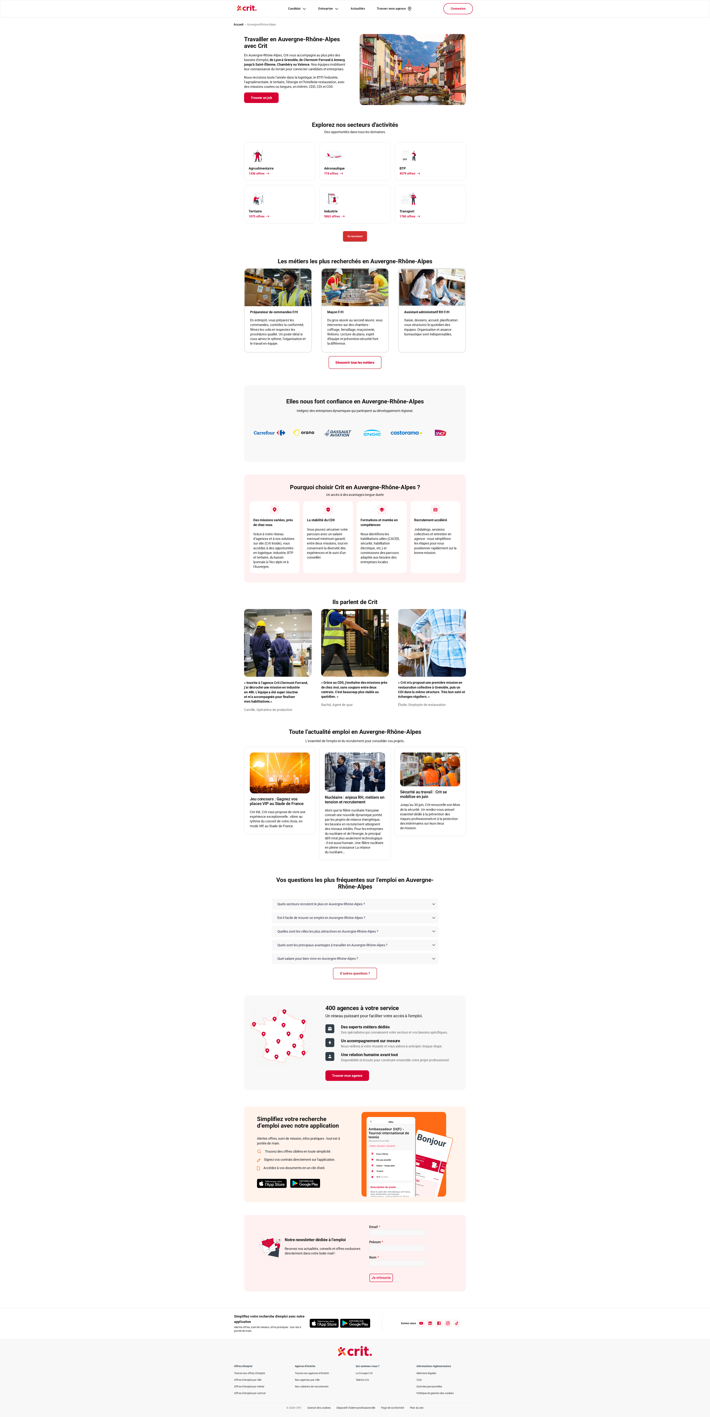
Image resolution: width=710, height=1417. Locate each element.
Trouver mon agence (347, 1076)
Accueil (238, 24)
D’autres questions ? (355, 973)
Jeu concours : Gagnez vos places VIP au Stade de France (277, 801)
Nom (374, 1257)
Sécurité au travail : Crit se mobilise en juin (423, 794)
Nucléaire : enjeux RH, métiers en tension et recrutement (354, 799)
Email (374, 1227)
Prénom (376, 1242)
